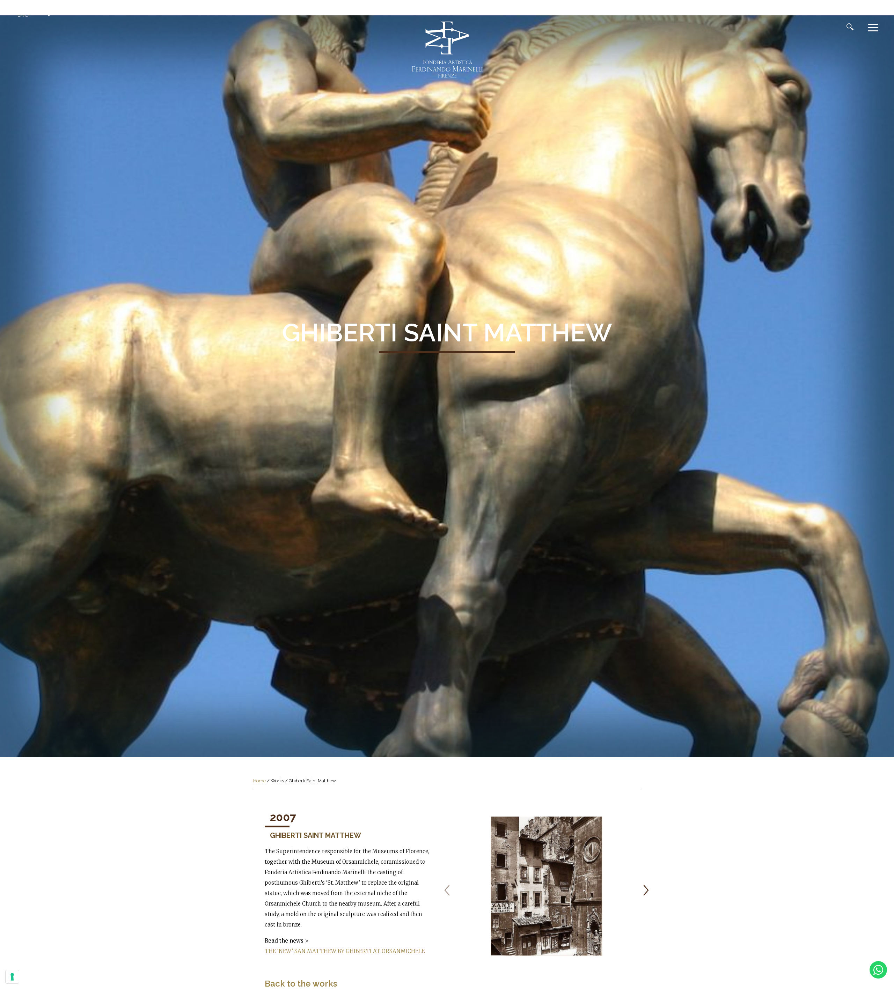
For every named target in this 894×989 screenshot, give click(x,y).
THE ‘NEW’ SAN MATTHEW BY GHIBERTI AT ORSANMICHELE (345, 951)
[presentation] (446, 890)
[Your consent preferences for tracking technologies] (12, 976)
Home (259, 780)
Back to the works (301, 984)
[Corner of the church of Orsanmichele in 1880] (546, 886)
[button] (35, 15)
